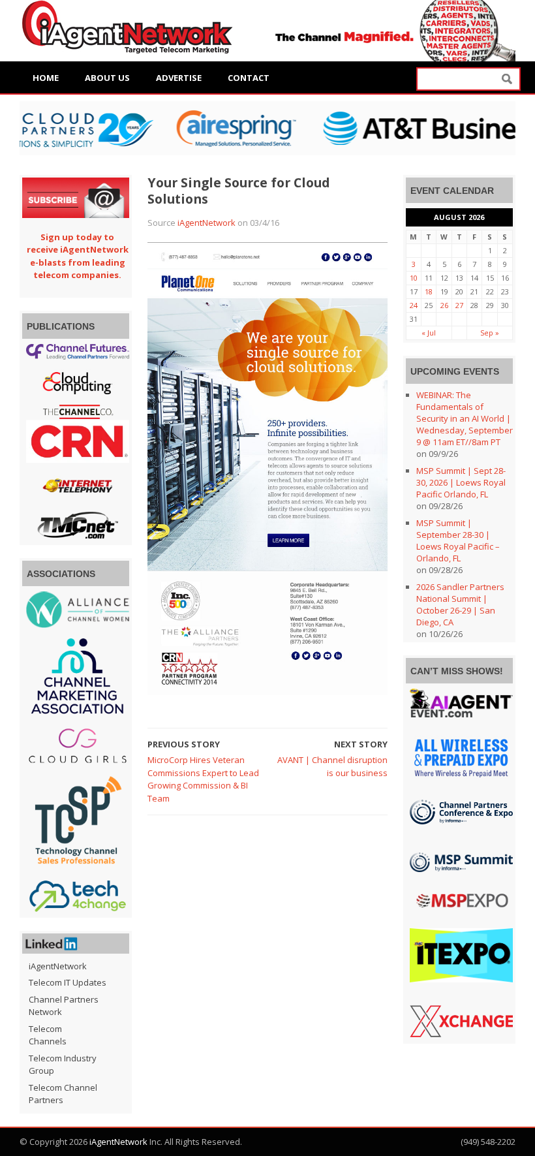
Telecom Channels (48, 1035)
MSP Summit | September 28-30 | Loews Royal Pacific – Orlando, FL (458, 540)
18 (429, 291)
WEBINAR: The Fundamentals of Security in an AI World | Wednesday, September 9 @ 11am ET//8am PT (464, 418)
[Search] (507, 79)
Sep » (489, 332)
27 (459, 305)
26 (444, 305)
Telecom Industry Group (63, 1064)
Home (46, 78)
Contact (248, 78)
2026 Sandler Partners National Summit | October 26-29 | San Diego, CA (460, 604)
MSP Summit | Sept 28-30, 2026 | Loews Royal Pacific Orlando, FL (461, 482)
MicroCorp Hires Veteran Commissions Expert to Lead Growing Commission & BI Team (203, 779)
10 (414, 278)
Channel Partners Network (64, 1005)
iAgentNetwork (206, 222)
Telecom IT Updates (67, 982)
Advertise (179, 78)
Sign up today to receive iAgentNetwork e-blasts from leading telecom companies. (78, 256)
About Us (107, 78)
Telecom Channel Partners (63, 1094)
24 (414, 305)
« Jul (428, 332)
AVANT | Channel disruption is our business (332, 766)
